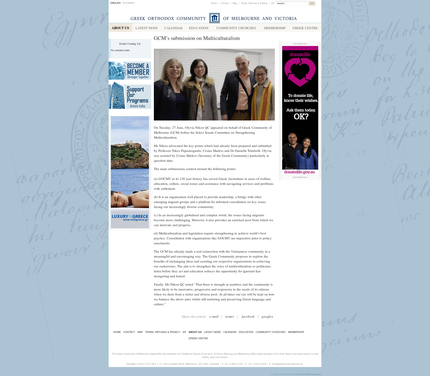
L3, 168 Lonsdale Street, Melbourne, (178, 363)
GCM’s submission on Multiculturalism (197, 38)
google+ (267, 316)
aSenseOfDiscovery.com (308, 374)
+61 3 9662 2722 (233, 363)
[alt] (214, 122)
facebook (248, 316)
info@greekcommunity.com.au (287, 363)
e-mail (214, 316)
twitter (229, 316)
